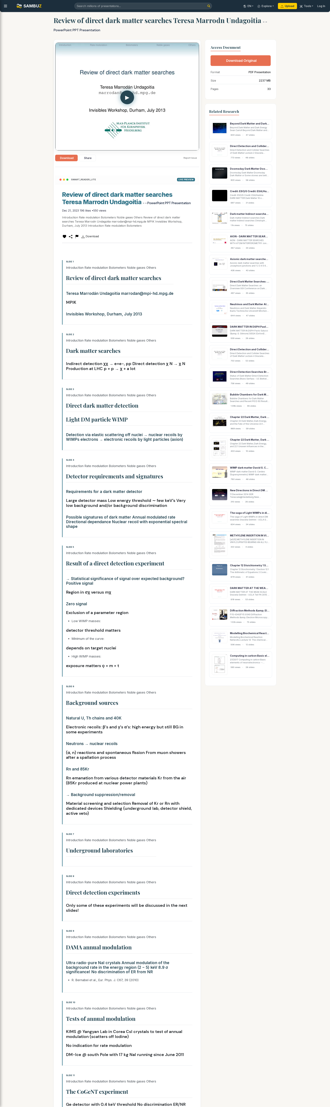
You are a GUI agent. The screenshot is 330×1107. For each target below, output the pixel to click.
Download (67, 158)
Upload (289, 6)
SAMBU (32, 5)
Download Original (241, 61)
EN (249, 6)
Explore (267, 6)
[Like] (64, 236)
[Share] (70, 236)
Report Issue (190, 157)
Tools (307, 6)
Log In (321, 6)
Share (88, 158)
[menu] (5, 6)
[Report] (76, 236)
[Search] (209, 6)
